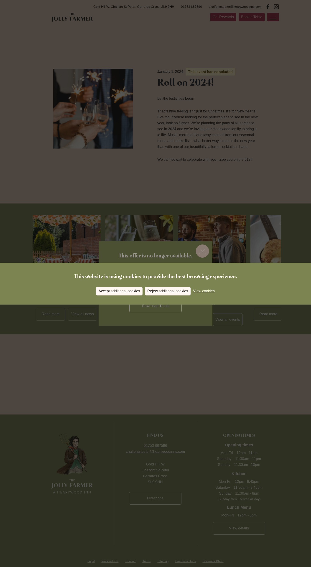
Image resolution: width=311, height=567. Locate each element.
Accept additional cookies (119, 291)
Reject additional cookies (167, 291)
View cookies (204, 291)
